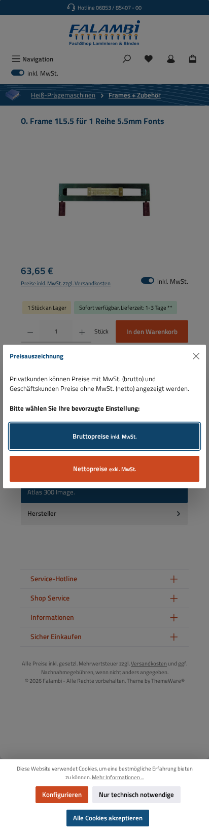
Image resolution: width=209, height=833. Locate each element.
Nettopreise (104, 468)
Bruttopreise (105, 436)
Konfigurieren (62, 794)
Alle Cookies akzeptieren (108, 818)
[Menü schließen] (196, 356)
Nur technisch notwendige (136, 794)
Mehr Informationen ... (118, 777)
